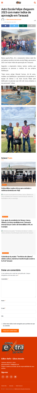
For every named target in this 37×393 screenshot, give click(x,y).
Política (5, 216)
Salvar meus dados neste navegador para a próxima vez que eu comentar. (19, 324)
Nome (3, 300)
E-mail (3, 308)
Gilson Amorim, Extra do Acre (13, 19)
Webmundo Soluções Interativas (22, 389)
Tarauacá (5, 253)
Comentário (5, 279)
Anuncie (11, 385)
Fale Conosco (19, 385)
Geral (4, 184)
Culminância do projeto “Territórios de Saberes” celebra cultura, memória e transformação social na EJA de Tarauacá (18, 259)
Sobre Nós (4, 385)
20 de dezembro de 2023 (10, 22)
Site (2, 316)
